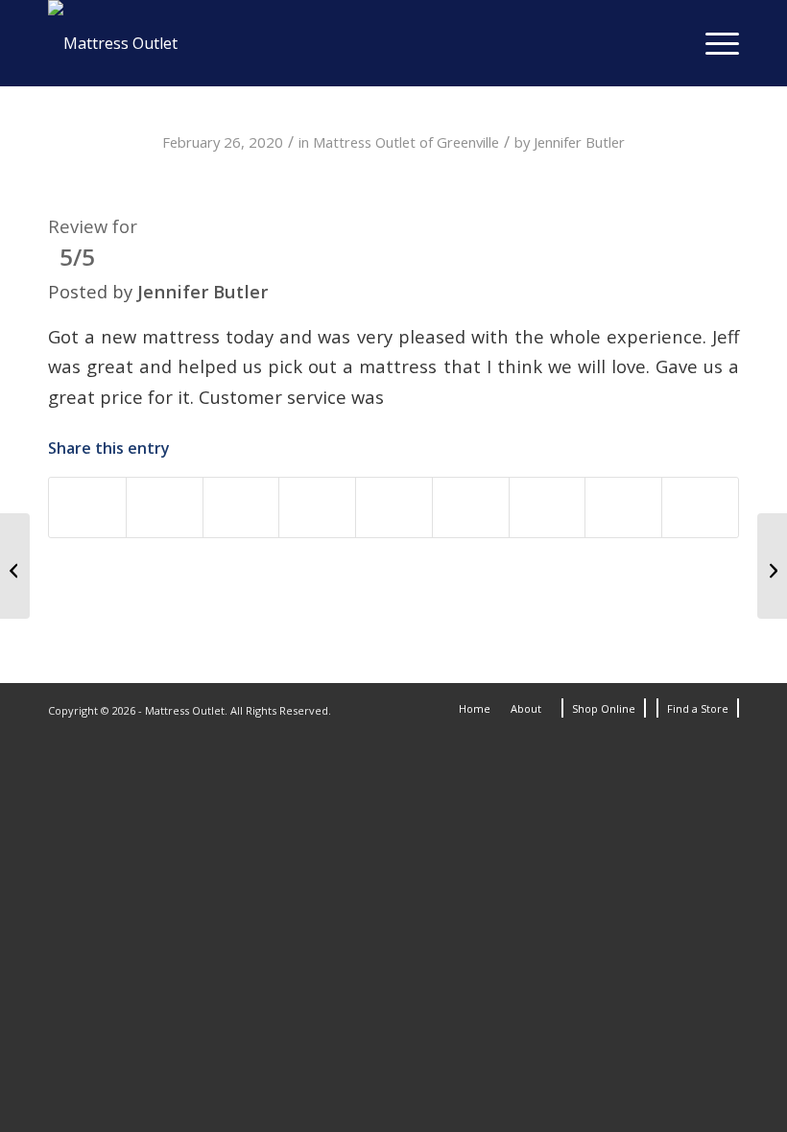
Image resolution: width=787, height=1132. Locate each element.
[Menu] (712, 43)
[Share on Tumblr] (471, 507)
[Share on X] (165, 507)
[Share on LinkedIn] (394, 507)
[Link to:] (15, 566)
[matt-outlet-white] (113, 43)
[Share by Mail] (623, 507)
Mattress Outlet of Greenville (406, 142)
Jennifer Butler (579, 142)
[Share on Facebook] (87, 507)
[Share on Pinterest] (317, 507)
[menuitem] (712, 43)
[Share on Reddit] (547, 507)
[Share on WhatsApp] (241, 507)
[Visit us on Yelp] (700, 507)
